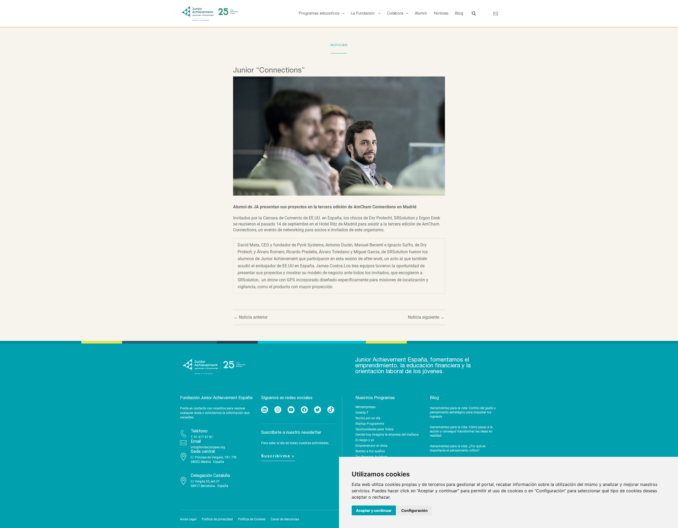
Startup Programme (369, 424)
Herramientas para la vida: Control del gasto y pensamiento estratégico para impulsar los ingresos (463, 412)
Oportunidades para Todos (374, 429)
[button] (342, 13)
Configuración (414, 510)
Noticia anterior (250, 317)
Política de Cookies (251, 519)
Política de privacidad (217, 519)
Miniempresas (365, 407)
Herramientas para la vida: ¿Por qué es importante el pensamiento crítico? (457, 448)
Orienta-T (361, 412)
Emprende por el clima (371, 446)
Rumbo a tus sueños (370, 451)
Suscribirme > (278, 456)
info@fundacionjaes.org (208, 447)
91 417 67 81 (203, 437)
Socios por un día (367, 418)
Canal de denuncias (285, 519)
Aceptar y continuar (374, 510)
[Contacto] (495, 13)
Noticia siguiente (426, 317)
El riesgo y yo (364, 440)
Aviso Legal (188, 519)
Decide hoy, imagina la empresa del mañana (387, 434)
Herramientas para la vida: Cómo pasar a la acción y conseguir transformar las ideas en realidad (461, 431)
